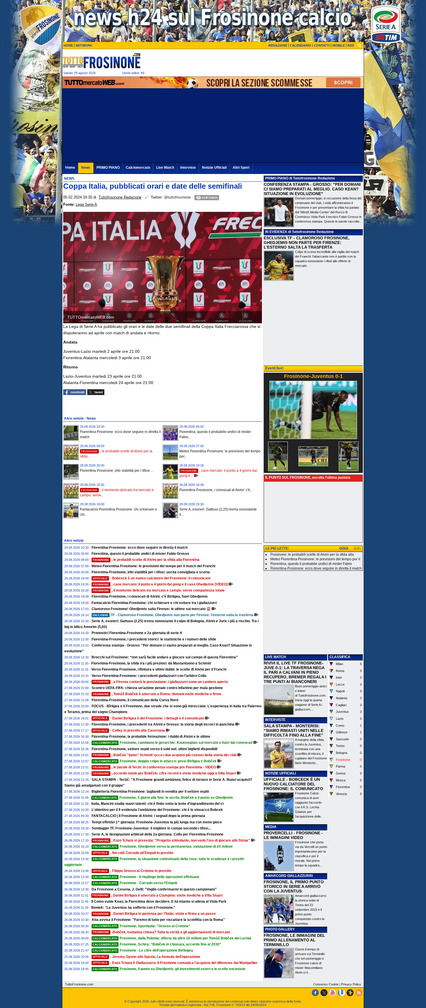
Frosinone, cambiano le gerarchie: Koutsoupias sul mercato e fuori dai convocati (172, 743)
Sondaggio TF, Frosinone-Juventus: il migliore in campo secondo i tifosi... (151, 828)
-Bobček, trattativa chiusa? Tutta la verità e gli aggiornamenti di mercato (161, 932)
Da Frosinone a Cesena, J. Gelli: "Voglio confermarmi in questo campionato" (154, 889)
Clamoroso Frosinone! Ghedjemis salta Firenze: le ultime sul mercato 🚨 (151, 609)
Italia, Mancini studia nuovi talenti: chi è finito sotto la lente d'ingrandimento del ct (157, 804)
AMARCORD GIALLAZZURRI (289, 876)
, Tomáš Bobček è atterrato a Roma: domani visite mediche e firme (157, 694)
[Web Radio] (350, 992)
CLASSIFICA (339, 657)
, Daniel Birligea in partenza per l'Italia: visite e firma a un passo (154, 914)
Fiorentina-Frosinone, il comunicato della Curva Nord (135, 700)
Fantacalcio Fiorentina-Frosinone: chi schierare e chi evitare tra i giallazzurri (154, 603)
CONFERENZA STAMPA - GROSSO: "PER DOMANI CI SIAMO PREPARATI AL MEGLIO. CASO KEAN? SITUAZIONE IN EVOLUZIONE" (312, 189)
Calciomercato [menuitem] (138, 168)
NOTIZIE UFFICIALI (280, 773)
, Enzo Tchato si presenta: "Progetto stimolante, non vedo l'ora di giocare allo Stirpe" (171, 840)
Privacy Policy (351, 984)
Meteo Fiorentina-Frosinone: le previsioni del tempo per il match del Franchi (153, 566)
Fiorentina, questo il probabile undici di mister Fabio (311, 564)
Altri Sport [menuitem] (241, 168)
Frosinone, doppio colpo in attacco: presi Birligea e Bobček (154, 761)
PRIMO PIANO (276, 178)
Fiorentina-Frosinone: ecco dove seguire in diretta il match (139, 548)
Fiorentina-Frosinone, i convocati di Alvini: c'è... (216, 490)
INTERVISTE (275, 720)
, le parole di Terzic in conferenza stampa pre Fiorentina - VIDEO (154, 767)
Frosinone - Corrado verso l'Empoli (135, 883)
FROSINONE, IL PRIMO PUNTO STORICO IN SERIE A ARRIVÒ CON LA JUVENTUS (294, 886)
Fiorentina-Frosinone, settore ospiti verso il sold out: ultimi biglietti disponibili (154, 749)
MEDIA (270, 827)
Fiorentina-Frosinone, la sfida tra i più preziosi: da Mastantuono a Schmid (151, 663)
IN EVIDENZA (276, 232)
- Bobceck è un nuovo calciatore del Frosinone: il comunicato (151, 578)
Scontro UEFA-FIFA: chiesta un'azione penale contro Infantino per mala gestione (157, 688)
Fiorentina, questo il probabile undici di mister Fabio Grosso (140, 554)
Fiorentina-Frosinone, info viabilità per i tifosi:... (116, 471)
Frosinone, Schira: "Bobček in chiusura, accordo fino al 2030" (157, 944)
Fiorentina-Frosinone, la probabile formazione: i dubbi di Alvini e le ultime (151, 737)
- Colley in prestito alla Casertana (129, 730)
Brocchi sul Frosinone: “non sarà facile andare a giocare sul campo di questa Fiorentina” (165, 657)
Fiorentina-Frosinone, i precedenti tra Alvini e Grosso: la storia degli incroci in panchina (163, 724)
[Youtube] (332, 992)
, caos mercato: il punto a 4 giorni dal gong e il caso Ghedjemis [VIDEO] (160, 584)
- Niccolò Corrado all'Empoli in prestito (133, 853)
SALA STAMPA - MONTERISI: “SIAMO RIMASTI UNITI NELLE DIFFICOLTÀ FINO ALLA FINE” (293, 730)
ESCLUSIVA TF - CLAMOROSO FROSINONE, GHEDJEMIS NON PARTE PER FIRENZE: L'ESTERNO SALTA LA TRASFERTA (306, 242)
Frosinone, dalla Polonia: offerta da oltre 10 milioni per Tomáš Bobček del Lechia (172, 938)
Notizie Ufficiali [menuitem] (214, 168)
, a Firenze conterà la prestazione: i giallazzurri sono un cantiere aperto (160, 682)
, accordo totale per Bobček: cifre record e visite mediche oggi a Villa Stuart (164, 773)
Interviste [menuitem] (188, 168)
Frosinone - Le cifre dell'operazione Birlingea (143, 950)
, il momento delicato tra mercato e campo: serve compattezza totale (159, 590)
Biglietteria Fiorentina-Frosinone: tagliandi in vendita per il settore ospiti (150, 791)
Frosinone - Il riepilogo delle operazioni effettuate (146, 877)
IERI (357, 548)
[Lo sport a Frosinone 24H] (101, 60)
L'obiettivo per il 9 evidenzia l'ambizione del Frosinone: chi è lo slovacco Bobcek (157, 810)
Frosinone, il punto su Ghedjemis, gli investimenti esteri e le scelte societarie (169, 969)
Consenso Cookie (325, 984)
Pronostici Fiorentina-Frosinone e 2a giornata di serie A (137, 633)
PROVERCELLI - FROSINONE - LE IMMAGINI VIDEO (293, 835)
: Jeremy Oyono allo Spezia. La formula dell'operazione (146, 957)
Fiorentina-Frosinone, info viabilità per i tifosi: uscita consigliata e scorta (151, 572)
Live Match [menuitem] (165, 168)
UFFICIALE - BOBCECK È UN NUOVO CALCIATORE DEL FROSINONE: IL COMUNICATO (293, 784)
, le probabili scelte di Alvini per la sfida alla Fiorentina (146, 560)
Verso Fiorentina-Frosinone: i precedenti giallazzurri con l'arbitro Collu (149, 676)
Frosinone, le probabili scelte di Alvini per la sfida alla (312, 554)
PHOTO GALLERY (280, 929)
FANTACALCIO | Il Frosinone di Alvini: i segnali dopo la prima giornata (148, 816)
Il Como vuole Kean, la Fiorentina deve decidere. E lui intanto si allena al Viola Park (158, 901)
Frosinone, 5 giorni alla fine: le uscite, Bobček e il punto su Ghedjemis (162, 798)
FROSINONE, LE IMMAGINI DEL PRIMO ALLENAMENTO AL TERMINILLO (294, 940)
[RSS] (358, 992)
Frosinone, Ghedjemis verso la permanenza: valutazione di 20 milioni (162, 846)
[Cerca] (359, 45)
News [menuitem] (85, 168)
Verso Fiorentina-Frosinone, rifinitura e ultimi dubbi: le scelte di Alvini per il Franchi (158, 669)
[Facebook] (315, 992)
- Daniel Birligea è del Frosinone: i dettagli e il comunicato (148, 718)
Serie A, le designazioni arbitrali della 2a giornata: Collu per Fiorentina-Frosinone (157, 834)
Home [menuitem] (70, 168)
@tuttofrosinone (177, 197)
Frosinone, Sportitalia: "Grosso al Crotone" (141, 926)
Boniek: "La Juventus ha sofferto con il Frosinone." (133, 908)
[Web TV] (341, 992)
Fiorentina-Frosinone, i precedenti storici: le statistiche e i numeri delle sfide (154, 639)
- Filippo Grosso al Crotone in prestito (132, 871)
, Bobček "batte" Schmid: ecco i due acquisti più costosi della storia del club (164, 755)
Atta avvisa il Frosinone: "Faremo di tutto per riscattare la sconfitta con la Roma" (158, 920)
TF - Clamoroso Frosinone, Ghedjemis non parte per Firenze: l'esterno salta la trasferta (173, 615)
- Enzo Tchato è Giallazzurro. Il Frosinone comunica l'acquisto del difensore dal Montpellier (175, 963)
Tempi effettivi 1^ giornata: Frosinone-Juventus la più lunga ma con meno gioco (157, 822)
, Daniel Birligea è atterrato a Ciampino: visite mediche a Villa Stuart (157, 895)
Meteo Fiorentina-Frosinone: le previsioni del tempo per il (315, 559)
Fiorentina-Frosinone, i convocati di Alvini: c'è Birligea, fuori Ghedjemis (150, 596)
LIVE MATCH (275, 657)
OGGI (343, 548)
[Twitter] (324, 992)
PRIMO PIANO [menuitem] (108, 168)
